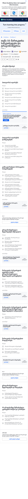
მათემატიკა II (13, 37)
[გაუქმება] (26, 1)
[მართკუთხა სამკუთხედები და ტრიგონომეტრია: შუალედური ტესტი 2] (16, 59)
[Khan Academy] (6, 20)
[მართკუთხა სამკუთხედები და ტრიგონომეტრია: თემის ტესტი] (18, 59)
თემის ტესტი (4, 432)
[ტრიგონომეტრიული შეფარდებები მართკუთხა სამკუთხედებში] (9, 59)
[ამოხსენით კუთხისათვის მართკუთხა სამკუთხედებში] (13, 59)
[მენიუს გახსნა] (26, 19)
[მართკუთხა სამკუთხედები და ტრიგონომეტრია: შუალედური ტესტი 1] (7, 59)
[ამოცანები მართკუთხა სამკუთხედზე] (14, 59)
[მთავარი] (1, 37)
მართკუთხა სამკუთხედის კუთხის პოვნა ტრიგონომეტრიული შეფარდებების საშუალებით (14, 309)
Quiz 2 (3, 371)
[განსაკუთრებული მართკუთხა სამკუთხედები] (5, 59)
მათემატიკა (6, 37)
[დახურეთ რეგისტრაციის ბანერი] (25, 24)
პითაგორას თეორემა (10, 82)
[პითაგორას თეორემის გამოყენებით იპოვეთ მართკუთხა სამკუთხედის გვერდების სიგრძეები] (2, 59)
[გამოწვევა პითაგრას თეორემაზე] (3, 59)
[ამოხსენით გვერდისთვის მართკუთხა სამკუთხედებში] (11, 59)
